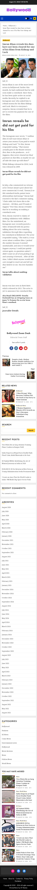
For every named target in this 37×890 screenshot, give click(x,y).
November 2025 (7, 544)
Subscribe (34, 18)
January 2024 (6, 635)
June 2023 (5, 663)
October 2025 (7, 548)
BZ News (5, 735)
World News (6, 763)
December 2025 (7, 540)
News (24, 405)
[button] (2, 18)
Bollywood (6, 40)
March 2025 (6, 577)
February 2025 (7, 581)
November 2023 (7, 643)
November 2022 (7, 692)
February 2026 (7, 532)
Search (6, 424)
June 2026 (5, 515)
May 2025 (5, 569)
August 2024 (6, 606)
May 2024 (5, 618)
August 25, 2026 (23, 832)
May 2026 (5, 520)
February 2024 (7, 631)
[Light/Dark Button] (27, 18)
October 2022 (7, 696)
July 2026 (5, 511)
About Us (11, 879)
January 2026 (6, 536)
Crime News (6, 739)
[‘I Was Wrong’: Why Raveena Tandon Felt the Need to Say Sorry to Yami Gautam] (8, 396)
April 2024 (5, 622)
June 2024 (5, 614)
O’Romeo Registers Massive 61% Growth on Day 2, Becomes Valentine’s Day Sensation (25, 412)
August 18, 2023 (25, 55)
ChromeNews (13, 888)
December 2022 (7, 688)
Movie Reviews (7, 751)
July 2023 (5, 659)
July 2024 (5, 610)
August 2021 (6, 713)
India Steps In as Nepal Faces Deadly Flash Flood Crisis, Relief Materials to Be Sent (17, 454)
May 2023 (5, 667)
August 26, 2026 (23, 802)
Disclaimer (18, 881)
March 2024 (6, 626)
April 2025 (5, 573)
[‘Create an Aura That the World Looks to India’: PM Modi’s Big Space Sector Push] (8, 840)
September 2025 (8, 552)
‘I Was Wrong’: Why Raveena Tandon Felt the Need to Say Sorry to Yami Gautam (25, 396)
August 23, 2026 (23, 861)
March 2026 (6, 528)
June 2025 (5, 565)
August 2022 (6, 704)
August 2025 (6, 557)
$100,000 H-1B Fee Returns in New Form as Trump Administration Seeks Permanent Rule (25, 826)
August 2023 (6, 655)
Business (5, 731)
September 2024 (8, 602)
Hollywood (6, 747)
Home (5, 879)
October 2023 (7, 647)
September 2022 (8, 700)
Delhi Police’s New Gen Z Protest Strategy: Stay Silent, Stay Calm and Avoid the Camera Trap (25, 856)
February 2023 (7, 680)
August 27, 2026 (23, 788)
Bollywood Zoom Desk (11, 55)
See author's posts (18, 342)
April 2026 (5, 524)
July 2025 (5, 561)
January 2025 (6, 585)
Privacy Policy (28, 879)
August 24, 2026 (23, 847)
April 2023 (5, 672)
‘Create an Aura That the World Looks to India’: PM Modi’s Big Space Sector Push (24, 841)
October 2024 (7, 598)
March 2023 (6, 676)
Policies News (7, 759)
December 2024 (7, 589)
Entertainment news (9, 743)
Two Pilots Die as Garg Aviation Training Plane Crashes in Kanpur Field (25, 782)
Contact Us (19, 879)
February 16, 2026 (23, 402)
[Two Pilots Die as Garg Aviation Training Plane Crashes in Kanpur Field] (8, 781)
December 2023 (7, 639)
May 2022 (5, 709)
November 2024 (7, 594)
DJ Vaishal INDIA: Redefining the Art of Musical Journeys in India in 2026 (24, 811)
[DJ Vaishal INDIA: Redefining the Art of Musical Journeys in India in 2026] (8, 811)
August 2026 (6, 507)
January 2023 (6, 684)
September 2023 (8, 651)
